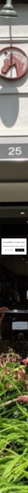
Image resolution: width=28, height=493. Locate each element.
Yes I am (20, 250)
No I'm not (9, 250)
